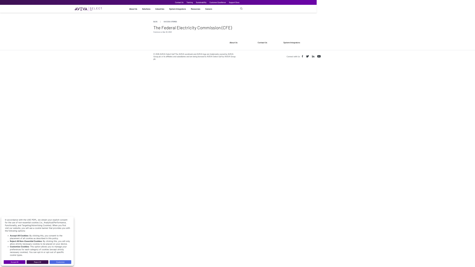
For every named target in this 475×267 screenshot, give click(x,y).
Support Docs (234, 2)
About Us (133, 9)
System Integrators (177, 9)
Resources (195, 9)
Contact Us (179, 2)
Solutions (146, 9)
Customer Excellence (218, 2)
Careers (208, 9)
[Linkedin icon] (313, 56)
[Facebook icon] (303, 56)
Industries (159, 9)
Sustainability (201, 2)
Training (190, 2)
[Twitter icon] (308, 56)
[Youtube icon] (319, 56)
